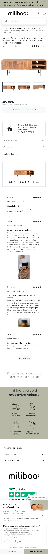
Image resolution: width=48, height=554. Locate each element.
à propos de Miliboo (13, 448)
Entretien (8, 147)
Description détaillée (9, 46)
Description (9, 140)
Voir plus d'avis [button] (24, 358)
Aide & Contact (10, 454)
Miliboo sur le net (12, 461)
